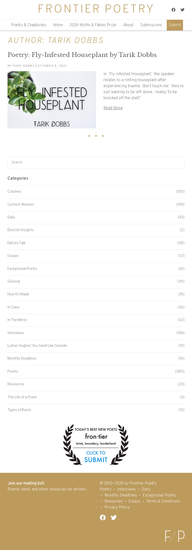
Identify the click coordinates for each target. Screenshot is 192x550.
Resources (16, 384)
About (128, 25)
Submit (175, 25)
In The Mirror (17, 320)
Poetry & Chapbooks (28, 25)
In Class (14, 307)
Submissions (151, 25)
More (58, 25)
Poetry (13, 371)
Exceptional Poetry (22, 269)
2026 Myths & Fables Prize (93, 25)
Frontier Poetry (96, 9)
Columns (14, 191)
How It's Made (18, 294)
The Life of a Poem (22, 397)
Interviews (16, 333)
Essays (13, 256)
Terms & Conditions (163, 501)
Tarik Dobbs (23, 66)
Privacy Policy (117, 507)
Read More (113, 108)
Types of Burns (19, 410)
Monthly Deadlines (22, 358)
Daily (11, 217)
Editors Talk (17, 243)
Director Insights (21, 230)
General (14, 281)
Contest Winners (21, 204)
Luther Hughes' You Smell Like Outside (37, 346)
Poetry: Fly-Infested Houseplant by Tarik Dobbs (82, 54)
